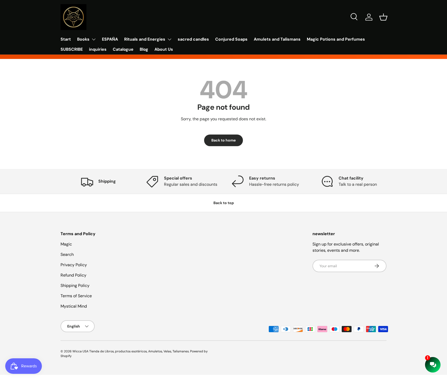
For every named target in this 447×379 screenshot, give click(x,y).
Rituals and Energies (144, 39)
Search (67, 254)
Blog (144, 49)
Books (83, 39)
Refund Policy (73, 275)
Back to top (223, 202)
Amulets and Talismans (277, 39)
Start (66, 39)
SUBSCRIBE (72, 49)
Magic (66, 244)
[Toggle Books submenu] (94, 39)
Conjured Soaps (231, 39)
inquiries (98, 49)
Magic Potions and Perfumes (336, 39)
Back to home (223, 140)
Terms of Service (76, 296)
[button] (383, 17)
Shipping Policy (75, 285)
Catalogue (123, 49)
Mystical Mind (74, 306)
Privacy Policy (74, 264)
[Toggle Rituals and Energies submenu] (169, 39)
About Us (163, 49)
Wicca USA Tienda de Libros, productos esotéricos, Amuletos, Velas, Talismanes (130, 351)
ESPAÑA (110, 39)
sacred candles (193, 39)
